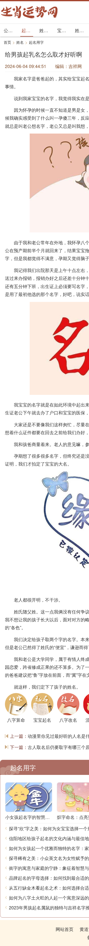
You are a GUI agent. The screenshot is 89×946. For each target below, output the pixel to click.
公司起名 (9, 30)
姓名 (20, 42)
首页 (7, 42)
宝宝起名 (63, 30)
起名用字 (27, 30)
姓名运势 (45, 30)
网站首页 (64, 929)
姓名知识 (81, 30)
